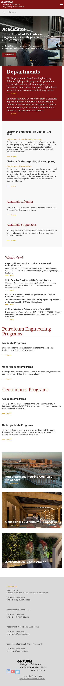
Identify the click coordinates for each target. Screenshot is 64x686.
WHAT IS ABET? (16, 565)
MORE (13, 93)
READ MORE (9, 54)
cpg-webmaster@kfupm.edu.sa (32, 678)
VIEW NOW (14, 483)
